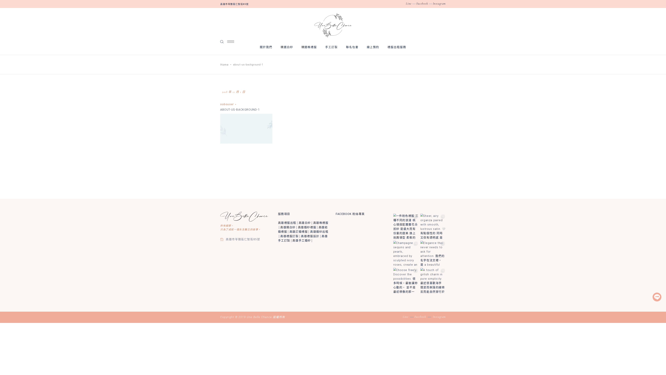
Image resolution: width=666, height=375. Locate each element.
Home (224, 64)
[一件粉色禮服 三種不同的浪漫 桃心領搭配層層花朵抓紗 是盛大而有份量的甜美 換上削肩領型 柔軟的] (406, 226)
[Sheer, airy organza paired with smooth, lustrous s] (433, 226)
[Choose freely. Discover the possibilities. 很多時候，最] (406, 280)
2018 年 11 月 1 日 (233, 92)
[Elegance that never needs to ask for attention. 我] (433, 253)
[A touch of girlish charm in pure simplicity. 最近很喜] (433, 280)
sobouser (227, 104)
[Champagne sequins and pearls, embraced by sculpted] (406, 253)
